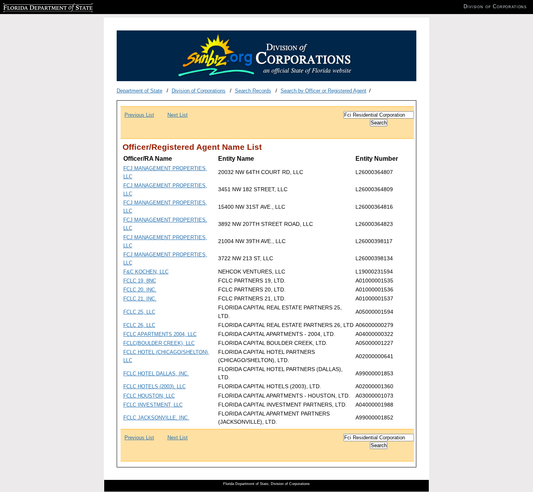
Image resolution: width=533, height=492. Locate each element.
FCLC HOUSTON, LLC (149, 396)
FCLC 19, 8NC (139, 281)
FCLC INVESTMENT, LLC (153, 405)
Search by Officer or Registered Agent (323, 91)
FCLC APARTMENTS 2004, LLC (160, 334)
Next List (177, 115)
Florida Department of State (34, 6)
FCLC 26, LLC (139, 325)
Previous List (139, 115)
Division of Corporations (199, 91)
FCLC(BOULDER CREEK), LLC (159, 343)
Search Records (253, 91)
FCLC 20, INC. (139, 290)
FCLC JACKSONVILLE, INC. (156, 418)
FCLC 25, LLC (139, 312)
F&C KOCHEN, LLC (146, 272)
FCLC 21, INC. (139, 299)
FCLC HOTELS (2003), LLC (154, 386)
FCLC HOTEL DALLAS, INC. (156, 374)
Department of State (139, 91)
